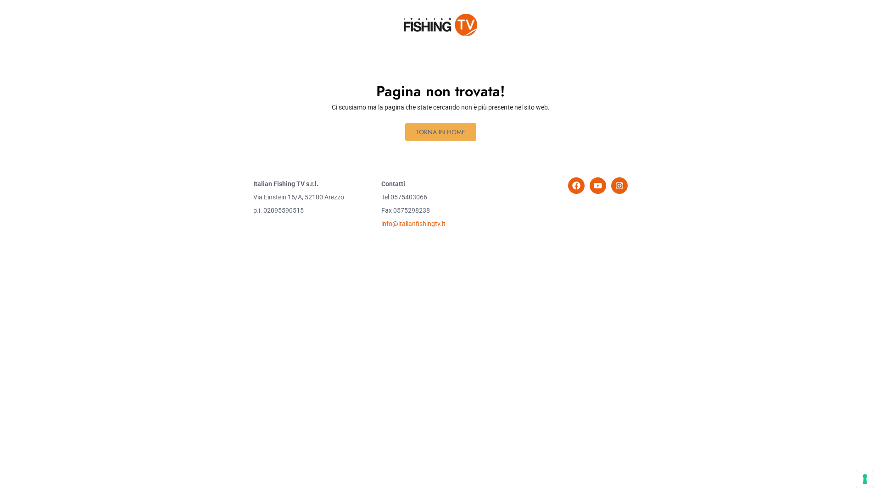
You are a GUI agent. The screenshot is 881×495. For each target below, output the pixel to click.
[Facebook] (576, 185)
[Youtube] (598, 185)
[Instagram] (619, 185)
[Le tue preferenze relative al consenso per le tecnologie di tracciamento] (865, 479)
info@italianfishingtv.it (413, 223)
